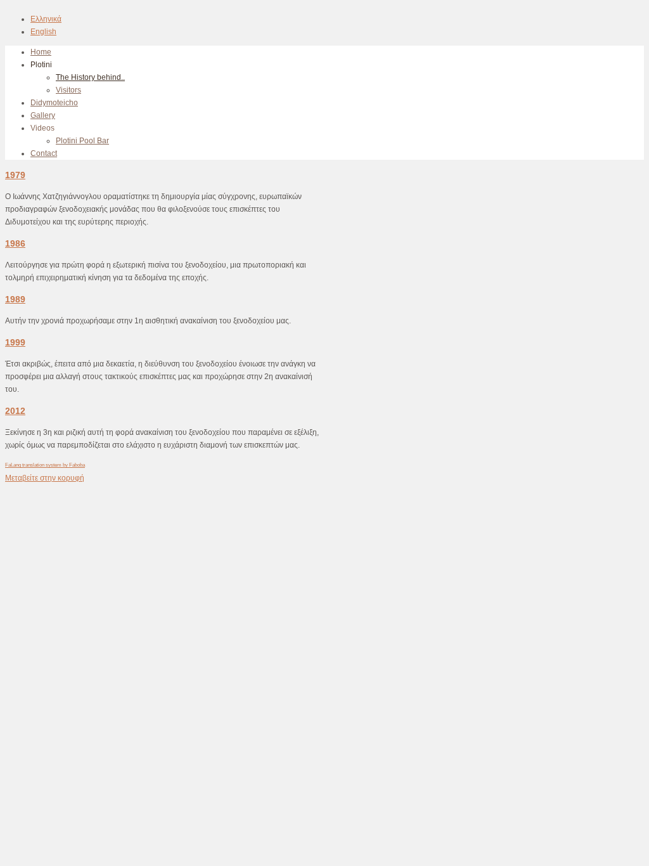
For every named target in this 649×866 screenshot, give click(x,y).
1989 (15, 299)
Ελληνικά (45, 19)
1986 (15, 243)
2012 (15, 411)
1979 (15, 175)
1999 (15, 342)
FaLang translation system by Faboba (45, 465)
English (43, 31)
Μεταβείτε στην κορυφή (44, 478)
